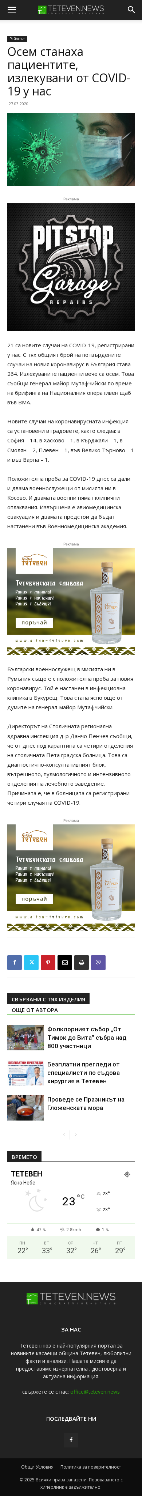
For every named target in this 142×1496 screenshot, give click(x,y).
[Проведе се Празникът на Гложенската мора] (25, 1108)
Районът (17, 38)
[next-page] (75, 1135)
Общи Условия (37, 1467)
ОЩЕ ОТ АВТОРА (35, 1009)
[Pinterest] (48, 962)
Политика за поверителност (90, 1467)
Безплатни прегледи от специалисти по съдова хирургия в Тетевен (83, 1073)
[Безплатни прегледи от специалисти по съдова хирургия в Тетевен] (25, 1072)
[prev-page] (63, 1135)
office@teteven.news (95, 1391)
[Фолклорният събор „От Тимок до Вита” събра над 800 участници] (25, 1037)
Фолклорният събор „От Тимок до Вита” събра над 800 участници (87, 1037)
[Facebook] (14, 962)
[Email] (65, 962)
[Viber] (98, 962)
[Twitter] (31, 962)
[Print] (81, 962)
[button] (11, 10)
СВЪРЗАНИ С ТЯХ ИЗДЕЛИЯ (48, 999)
